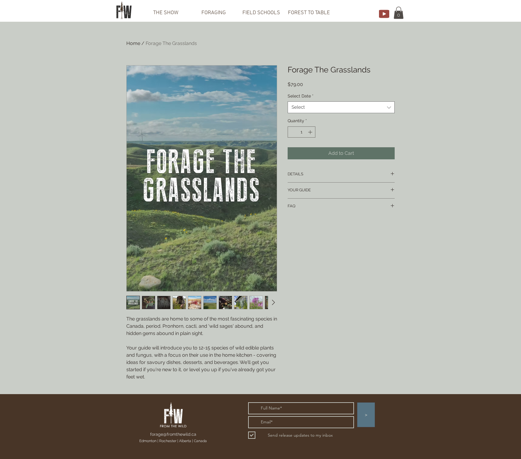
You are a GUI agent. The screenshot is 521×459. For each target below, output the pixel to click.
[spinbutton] (301, 132)
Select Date (301, 96)
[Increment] (310, 132)
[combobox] (341, 107)
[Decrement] (292, 132)
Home (133, 43)
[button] (398, 13)
